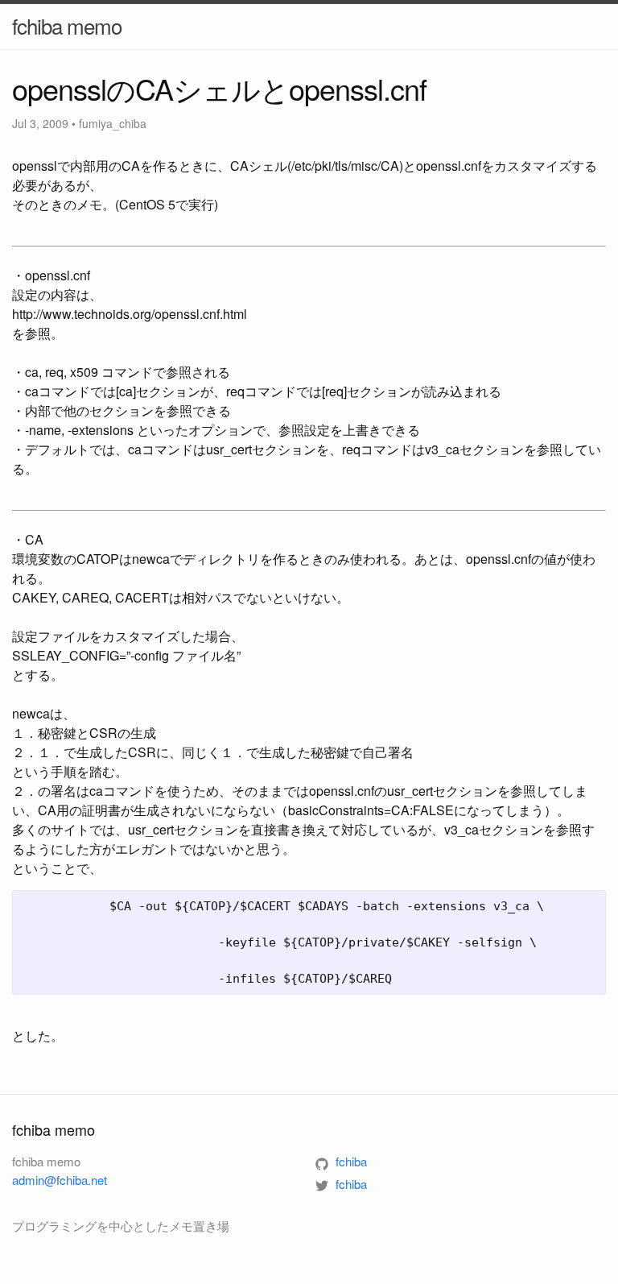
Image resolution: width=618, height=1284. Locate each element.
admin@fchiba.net (59, 1179)
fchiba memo (67, 25)
